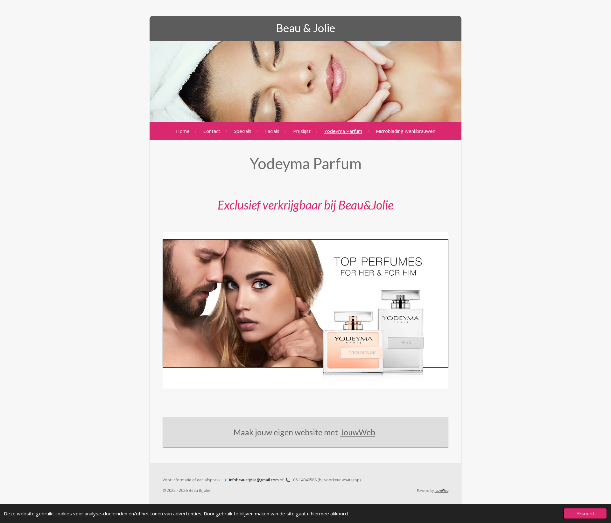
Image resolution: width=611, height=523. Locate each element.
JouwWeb (358, 432)
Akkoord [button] (585, 513)
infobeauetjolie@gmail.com (254, 480)
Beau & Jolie (305, 27)
